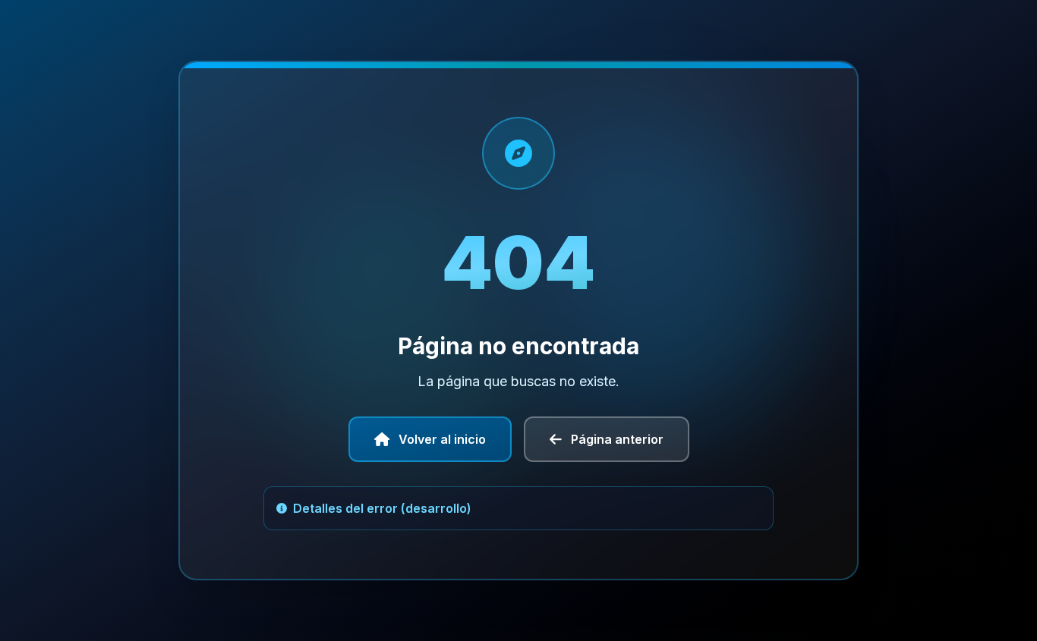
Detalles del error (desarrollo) (382, 508)
